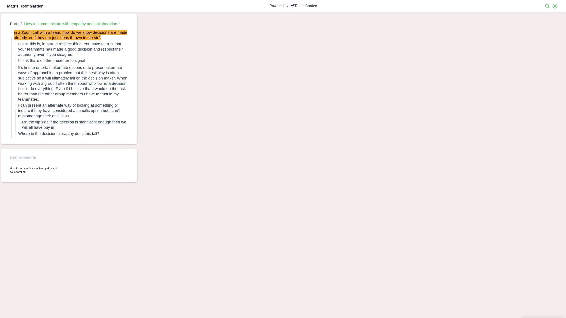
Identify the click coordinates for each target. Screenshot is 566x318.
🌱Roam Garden (304, 6)
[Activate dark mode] (555, 6)
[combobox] (547, 6)
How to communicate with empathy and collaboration (70, 23)
